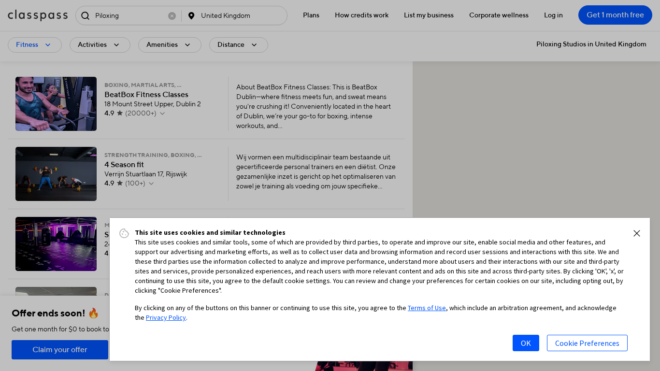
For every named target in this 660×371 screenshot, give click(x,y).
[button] (636, 233)
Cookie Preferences (587, 343)
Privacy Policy (166, 317)
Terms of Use (427, 307)
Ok (526, 343)
